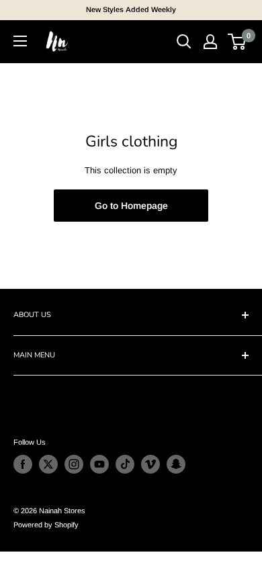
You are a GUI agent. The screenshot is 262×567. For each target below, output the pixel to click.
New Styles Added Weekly (131, 9)
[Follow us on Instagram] (73, 464)
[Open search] (184, 41)
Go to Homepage (131, 205)
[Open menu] (20, 41)
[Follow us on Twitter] (48, 464)
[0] (237, 42)
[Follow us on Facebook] (22, 464)
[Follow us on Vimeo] (150, 464)
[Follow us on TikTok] (125, 464)
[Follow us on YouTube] (99, 464)
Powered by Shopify (46, 525)
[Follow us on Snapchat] (176, 464)
